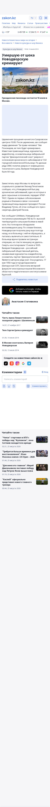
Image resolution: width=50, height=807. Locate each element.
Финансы (21, 23)
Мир (14, 23)
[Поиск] (40, 18)
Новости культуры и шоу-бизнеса (29, 43)
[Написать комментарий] (25, 379)
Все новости (7, 43)
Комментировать (39, 386)
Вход (46, 372)
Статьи (30, 23)
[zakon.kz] (9, 18)
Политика (6, 23)
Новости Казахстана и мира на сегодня (18, 40)
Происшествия (41, 23)
